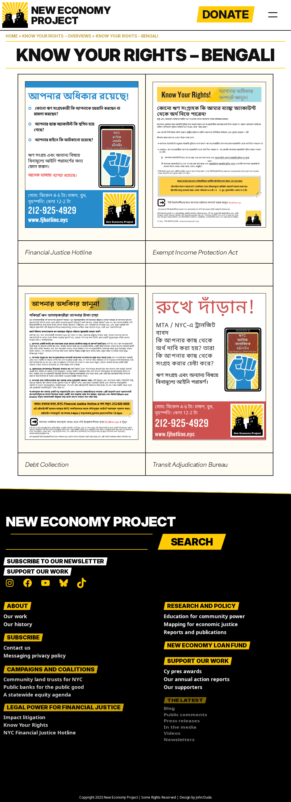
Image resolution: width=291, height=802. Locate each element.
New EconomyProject (71, 15)
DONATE (225, 14)
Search (192, 542)
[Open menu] (273, 14)
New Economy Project (91, 521)
